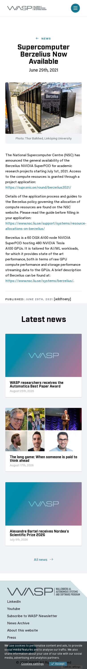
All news (41, 560)
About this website (22, 630)
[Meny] (75, 8)
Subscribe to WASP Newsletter (32, 616)
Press (11, 638)
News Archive (18, 623)
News (45, 38)
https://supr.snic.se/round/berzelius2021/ (38, 187)
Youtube (13, 609)
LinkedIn (14, 602)
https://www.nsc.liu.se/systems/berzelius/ (39, 281)
